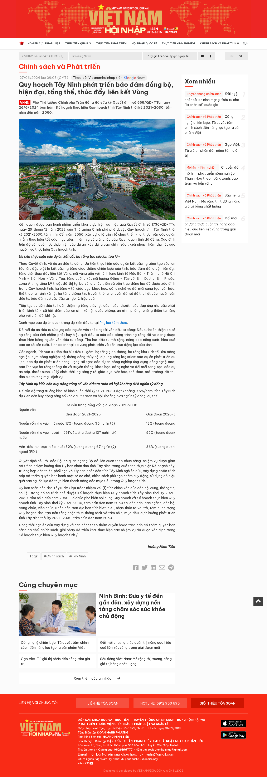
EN (231, 56)
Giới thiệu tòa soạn (217, 703)
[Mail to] (162, 568)
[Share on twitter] (144, 568)
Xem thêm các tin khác (92, 678)
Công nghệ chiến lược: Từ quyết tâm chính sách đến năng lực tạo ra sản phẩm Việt (212, 124)
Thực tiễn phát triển (111, 43)
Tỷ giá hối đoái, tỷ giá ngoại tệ (169, 56)
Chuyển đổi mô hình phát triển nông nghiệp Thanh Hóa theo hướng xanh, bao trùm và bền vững (212, 175)
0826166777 (123, 749)
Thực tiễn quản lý (78, 43)
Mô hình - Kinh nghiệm (202, 167)
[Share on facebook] (136, 568)
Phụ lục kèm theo (113, 323)
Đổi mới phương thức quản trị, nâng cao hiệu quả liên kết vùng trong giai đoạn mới (211, 226)
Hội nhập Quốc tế (144, 43)
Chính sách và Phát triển (219, 43)
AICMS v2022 (174, 770)
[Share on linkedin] (153, 568)
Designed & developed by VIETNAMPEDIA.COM (132, 770)
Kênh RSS (84, 763)
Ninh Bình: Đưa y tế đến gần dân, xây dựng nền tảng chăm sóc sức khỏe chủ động (132, 605)
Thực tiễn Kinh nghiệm (178, 43)
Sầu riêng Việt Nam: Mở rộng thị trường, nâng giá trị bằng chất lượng (212, 200)
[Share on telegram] (171, 568)
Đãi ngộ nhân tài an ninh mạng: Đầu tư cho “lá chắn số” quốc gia (212, 99)
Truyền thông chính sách (204, 94)
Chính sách (55, 556)
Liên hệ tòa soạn (102, 703)
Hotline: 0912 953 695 (160, 703)
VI (240, 56)
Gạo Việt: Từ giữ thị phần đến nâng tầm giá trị (212, 150)
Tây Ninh (79, 556)
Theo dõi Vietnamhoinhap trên (98, 78)
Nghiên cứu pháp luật (44, 43)
